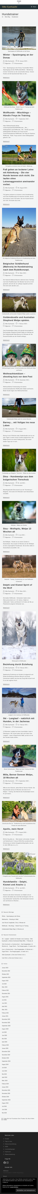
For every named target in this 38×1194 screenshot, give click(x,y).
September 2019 (6, 1061)
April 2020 (4, 1042)
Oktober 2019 (5, 1058)
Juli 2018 (4, 1106)
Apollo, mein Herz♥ (13, 829)
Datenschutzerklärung (10, 1144)
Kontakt (19, 1)
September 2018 (6, 1100)
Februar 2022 (5, 990)
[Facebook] (4, 1162)
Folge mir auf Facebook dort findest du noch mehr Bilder (19, 1119)
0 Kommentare (18, 63)
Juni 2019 (4, 1071)
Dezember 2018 (6, 1090)
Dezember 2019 (6, 1051)
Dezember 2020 (6, 1019)
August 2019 (5, 1064)
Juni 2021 (4, 1003)
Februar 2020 (5, 1045)
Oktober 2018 (5, 1096)
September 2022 (6, 977)
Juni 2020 (4, 1035)
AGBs (6, 1146)
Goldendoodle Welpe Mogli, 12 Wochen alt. (13, 929)
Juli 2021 (4, 1000)
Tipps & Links (8, 1141)
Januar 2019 (5, 1087)
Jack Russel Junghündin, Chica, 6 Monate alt (13, 922)
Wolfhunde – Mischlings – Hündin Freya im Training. (15, 925)
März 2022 (4, 987)
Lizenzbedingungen (10, 1149)
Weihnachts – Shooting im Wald (10, 919)
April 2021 (4, 1006)
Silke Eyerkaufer (9, 7)
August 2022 (5, 980)
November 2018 (6, 1093)
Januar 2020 (5, 1048)
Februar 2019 (5, 1083)
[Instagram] (7, 1162)
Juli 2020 (4, 1032)
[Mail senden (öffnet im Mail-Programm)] (19, 3)
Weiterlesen (6, 77)
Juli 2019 (4, 1067)
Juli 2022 (4, 984)
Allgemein (8, 63)
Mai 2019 (4, 1074)
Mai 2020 (4, 1038)
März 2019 (4, 1080)
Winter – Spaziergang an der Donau (11, 916)
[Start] (2, 17)
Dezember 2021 (6, 993)
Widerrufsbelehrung (10, 1154)
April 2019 (4, 1077)
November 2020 (6, 1022)
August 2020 (5, 1029)
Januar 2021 (5, 1016)
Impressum (8, 1151)
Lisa (3, 949)
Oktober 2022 (5, 974)
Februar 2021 (5, 1013)
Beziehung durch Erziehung (18, 664)
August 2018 (5, 1103)
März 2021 (4, 1009)
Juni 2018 (4, 1109)
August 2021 (5, 996)
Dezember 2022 (6, 971)
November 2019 (6, 1054)
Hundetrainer (15, 17)
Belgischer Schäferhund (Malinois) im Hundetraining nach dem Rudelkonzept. (18, 266)
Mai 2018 (4, 1112)
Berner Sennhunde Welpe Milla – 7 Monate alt (21, 941)
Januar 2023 (5, 967)
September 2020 (6, 1025)
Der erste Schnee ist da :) (19, 954)
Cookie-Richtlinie (14, 1187)
